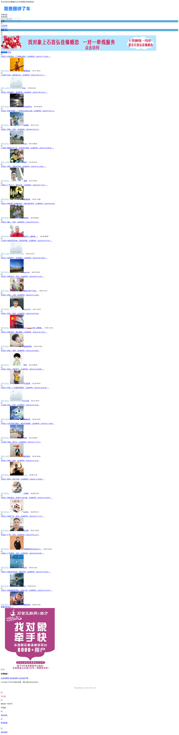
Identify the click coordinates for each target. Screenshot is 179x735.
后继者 (26, 125)
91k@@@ (27, 309)
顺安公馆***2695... (30, 291)
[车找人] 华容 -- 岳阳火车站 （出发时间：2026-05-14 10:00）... (23, 166)
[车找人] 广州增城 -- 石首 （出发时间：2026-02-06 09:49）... (22, 553)
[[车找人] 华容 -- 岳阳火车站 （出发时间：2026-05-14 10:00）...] (1, 164)
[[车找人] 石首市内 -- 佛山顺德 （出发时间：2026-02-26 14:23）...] (1, 330)
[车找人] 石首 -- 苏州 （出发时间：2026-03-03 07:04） (20, 313)
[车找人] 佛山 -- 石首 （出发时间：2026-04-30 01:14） (20, 222)
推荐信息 (4, 52)
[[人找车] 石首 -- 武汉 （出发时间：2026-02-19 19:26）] (1, 403)
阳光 (25, 365)
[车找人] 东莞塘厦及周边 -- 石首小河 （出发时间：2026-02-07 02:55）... (26, 590)
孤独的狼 (27, 199)
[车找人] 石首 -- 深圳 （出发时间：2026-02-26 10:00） (20, 350)
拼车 (6, 30)
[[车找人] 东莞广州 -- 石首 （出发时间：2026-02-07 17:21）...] (1, 514)
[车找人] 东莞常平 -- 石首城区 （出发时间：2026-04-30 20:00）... (24, 258)
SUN (25, 144)
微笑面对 (27, 456)
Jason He (27, 272)
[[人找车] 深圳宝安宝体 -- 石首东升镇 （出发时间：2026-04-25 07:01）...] (1, 239)
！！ (25, 475)
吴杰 (25, 438)
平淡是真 (27, 383)
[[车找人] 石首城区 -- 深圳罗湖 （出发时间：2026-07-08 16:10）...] (1, 90)
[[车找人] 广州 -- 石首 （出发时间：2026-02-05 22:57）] (1, 533)
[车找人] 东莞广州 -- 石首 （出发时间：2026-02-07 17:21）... (22, 516)
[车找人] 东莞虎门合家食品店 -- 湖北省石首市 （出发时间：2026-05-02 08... (28, 203)
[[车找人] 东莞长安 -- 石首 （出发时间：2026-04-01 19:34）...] (1, 274)
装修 (25, 181)
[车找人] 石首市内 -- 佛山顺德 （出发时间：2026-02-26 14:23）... (24, 332)
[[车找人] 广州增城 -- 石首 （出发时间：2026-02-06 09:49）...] (1, 551)
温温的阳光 (28, 346)
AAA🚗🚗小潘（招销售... (33, 328)
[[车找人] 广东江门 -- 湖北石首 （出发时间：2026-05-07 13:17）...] (1, 183)
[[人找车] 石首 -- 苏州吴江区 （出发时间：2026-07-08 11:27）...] (1, 73)
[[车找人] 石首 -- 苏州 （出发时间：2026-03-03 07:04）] (1, 311)
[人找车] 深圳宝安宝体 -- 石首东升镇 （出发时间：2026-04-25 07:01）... (26, 241)
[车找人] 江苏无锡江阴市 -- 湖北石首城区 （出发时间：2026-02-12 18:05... (27, 423)
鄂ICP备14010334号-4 (30, 682)
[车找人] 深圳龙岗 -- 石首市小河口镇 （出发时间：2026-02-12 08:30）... (26, 498)
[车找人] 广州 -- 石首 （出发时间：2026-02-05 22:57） (20, 535)
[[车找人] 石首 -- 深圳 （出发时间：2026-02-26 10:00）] (1, 349)
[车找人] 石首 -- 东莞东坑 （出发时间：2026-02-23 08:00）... (22, 369)
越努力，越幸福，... (31, 236)
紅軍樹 (26, 493)
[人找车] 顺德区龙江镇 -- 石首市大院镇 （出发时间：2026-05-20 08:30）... (27, 148)
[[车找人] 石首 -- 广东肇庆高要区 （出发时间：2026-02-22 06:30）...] (1, 386)
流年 (25, 162)
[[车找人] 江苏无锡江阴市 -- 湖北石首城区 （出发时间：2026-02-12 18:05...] (1, 421)
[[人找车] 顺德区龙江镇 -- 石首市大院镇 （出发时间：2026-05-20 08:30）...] (1, 146)
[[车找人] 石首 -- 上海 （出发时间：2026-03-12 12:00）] (1, 293)
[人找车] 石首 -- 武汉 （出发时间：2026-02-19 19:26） (20, 405)
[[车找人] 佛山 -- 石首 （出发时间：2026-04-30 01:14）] (1, 220)
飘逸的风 (27, 419)
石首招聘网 (5, 678)
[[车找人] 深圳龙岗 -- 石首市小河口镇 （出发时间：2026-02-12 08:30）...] (1, 496)
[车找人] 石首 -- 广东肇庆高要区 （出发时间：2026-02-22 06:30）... (25, 388)
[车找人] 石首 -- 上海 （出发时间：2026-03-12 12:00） (20, 295)
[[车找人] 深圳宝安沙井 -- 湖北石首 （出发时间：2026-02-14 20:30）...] (1, 570)
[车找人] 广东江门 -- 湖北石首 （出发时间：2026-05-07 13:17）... (24, 185)
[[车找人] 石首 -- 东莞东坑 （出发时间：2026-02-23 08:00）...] (1, 367)
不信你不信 (28, 107)
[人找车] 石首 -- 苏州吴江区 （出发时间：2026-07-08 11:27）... (23, 75)
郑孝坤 (26, 218)
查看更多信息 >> (7, 607)
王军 (25, 567)
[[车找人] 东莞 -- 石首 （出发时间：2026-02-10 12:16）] (1, 459)
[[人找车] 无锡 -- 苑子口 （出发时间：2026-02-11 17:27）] (1, 440)
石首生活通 (17, 682)
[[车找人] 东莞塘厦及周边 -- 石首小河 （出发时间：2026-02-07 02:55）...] (1, 588)
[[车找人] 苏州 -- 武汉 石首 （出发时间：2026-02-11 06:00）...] (1, 477)
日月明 (26, 530)
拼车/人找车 (5, 88)
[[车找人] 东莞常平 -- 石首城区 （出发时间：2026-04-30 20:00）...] (1, 256)
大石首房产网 (23, 678)
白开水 (26, 512)
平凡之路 (25, 401)
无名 (24, 88)
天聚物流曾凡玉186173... (32, 549)
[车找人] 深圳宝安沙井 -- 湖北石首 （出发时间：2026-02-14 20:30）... (26, 572)
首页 (2, 30)
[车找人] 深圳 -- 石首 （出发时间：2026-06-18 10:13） (20, 129)
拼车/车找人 (5, 71)
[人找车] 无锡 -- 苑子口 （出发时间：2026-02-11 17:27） (21, 442)
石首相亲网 (14, 678)
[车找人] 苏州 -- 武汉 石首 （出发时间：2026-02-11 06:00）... (23, 479)
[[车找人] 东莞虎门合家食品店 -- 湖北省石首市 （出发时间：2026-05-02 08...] (1, 201)
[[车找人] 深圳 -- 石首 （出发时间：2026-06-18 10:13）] (1, 127)
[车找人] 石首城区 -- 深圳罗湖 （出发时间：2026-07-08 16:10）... (24, 92)
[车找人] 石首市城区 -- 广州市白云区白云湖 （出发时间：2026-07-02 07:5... (28, 111)
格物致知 (27, 71)
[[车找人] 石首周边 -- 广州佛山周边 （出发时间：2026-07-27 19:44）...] (1, 54)
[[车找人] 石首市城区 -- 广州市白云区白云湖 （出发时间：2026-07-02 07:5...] (1, 109)
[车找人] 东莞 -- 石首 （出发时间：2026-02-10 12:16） (20, 460)
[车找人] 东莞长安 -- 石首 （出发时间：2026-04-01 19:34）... (22, 276)
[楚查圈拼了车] (17, 13)
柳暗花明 (27, 605)
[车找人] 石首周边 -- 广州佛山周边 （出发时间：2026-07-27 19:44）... (26, 56)
